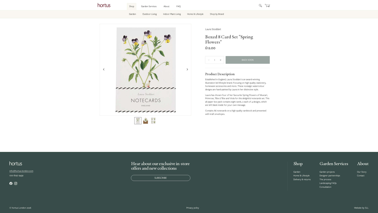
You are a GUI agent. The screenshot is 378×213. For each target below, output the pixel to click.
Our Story (361, 172)
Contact (360, 175)
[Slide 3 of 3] (153, 120)
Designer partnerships (330, 175)
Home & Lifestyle (195, 14)
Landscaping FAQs (328, 183)
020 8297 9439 (16, 175)
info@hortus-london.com (21, 171)
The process (325, 179)
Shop (131, 6)
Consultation (325, 187)
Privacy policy (192, 207)
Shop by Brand (217, 14)
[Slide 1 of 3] (138, 120)
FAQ (178, 6)
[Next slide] (188, 70)
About (166, 6)
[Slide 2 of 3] (145, 120)
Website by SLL (361, 207)
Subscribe (160, 178)
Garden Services (149, 6)
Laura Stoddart (213, 29)
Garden (132, 14)
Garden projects (327, 172)
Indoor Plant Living (172, 14)
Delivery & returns (302, 179)
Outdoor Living (149, 14)
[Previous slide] (103, 70)
